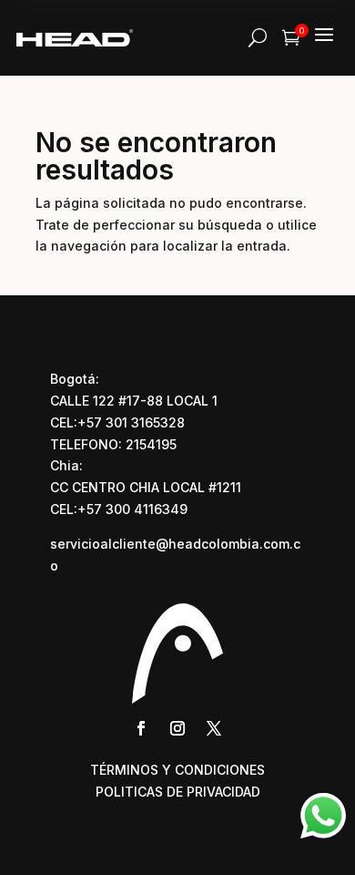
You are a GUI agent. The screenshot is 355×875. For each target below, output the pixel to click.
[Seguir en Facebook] (141, 728)
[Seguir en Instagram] (177, 728)
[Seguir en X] (213, 728)
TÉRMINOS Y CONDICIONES (177, 769)
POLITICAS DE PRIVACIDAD (178, 791)
